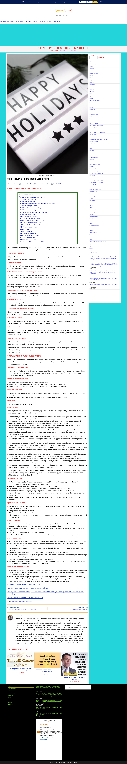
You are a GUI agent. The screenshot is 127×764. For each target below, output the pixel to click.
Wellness (92, 228)
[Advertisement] (63, 35)
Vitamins (92, 221)
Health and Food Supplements (96, 125)
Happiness (92, 118)
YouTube (91, 237)
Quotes (91, 198)
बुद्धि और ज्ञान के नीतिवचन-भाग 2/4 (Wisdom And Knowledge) (20, 669)
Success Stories (93, 209)
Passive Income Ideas (95, 187)
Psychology (92, 196)
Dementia (92, 89)
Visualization (92, 218)
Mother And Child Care (95, 164)
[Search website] (125, 22)
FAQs (91, 105)
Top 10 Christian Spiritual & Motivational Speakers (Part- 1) (28, 588)
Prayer (91, 193)
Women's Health (93, 232)
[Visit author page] (10, 618)
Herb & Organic (93, 137)
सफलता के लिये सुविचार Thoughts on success (74, 678)
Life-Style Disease (93, 152)
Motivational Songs (94, 168)
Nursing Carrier (93, 175)
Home (51, 50)
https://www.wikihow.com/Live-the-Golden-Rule (25, 598)
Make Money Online (94, 157)
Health (91, 121)
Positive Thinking (14, 601)
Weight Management (94, 225)
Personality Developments (95, 189)
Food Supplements (94, 114)
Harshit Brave (13, 184)
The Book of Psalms (94, 216)
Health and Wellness (94, 127)
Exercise (91, 102)
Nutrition (91, 178)
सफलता (91, 248)
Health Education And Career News (97, 132)
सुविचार (91, 250)
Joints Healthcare (94, 143)
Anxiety (91, 66)
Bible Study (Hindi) (94, 77)
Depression (92, 91)
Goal (91, 116)
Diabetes (91, 93)
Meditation (92, 159)
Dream (91, 98)
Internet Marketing (94, 141)
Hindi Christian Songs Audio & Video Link (99, 139)
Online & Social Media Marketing (97, 180)
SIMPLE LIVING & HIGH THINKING (25, 601)
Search (92, 55)
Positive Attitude (93, 191)
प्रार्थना (91, 239)
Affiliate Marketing (94, 61)
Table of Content (29, 195)
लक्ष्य (90, 246)
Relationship (92, 200)
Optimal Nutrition (93, 184)
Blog (91, 80)
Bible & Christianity (94, 73)
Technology (92, 214)
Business (92, 86)
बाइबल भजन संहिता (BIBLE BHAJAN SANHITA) (99, 241)
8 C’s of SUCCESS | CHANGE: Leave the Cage (23, 584)
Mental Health (93, 162)
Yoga (91, 234)
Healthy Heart (93, 134)
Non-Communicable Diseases (96, 173)
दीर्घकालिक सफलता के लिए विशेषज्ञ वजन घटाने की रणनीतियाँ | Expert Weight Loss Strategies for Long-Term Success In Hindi (104, 257)
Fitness (91, 107)
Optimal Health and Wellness (96, 182)
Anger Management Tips (95, 64)
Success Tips (45, 184)
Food (91, 112)
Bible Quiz (92, 75)
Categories (67, 686)
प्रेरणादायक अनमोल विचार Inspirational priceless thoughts (47, 670)
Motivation (92, 166)
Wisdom (56, 50)
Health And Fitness (94, 123)
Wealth (91, 223)
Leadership (92, 146)
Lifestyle (91, 155)
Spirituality (92, 203)
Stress (91, 207)
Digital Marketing (93, 96)
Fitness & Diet (92, 109)
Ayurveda (92, 68)
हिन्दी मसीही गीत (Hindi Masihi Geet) (97, 253)
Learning (91, 148)
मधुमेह (91, 244)
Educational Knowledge (95, 100)
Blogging (92, 82)
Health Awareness (94, 130)
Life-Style (92, 150)
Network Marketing (94, 171)
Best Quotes (92, 71)
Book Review (92, 84)
